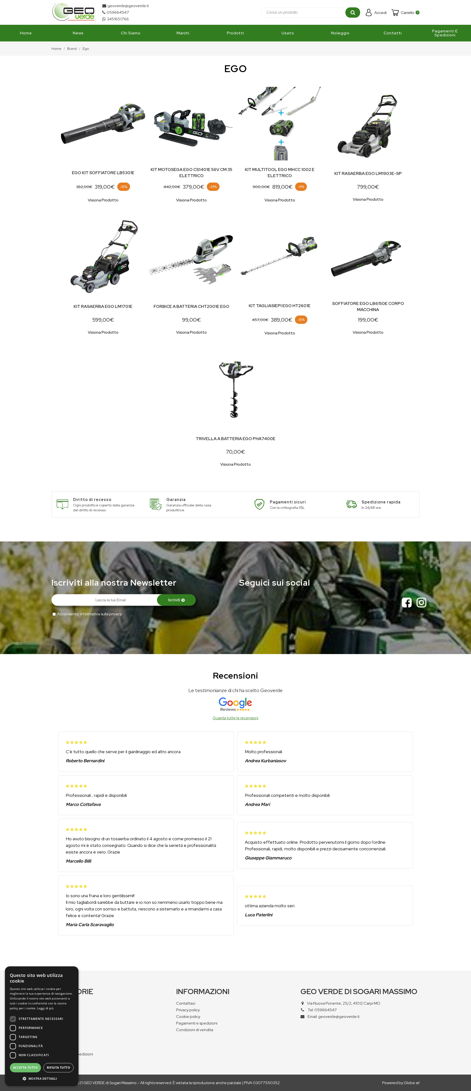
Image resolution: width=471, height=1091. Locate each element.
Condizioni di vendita (194, 1029)
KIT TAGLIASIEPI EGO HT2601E (280, 305)
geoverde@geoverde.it (128, 5)
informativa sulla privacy (101, 614)
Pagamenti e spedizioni (196, 1023)
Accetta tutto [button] (25, 1067)
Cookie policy (188, 1016)
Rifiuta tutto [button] (58, 1067)
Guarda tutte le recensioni (235, 718)
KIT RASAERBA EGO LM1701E (103, 306)
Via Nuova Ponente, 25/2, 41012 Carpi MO (343, 1003)
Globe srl (411, 1082)
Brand (72, 48)
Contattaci (185, 1003)
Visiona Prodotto (103, 200)
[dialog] (41, 1026)
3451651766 (118, 19)
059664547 (118, 12)
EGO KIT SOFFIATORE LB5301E (103, 172)
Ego (86, 48)
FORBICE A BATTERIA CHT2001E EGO (191, 306)
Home (56, 48)
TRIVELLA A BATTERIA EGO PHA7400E (235, 438)
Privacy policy (188, 1009)
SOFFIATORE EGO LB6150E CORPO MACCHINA (368, 306)
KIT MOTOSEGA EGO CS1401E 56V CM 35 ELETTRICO (191, 172)
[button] (42, 1078)
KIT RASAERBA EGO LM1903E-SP (368, 173)
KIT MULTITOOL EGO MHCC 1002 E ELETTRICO (279, 172)
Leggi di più (45, 1008)
